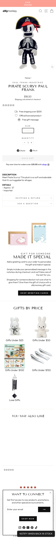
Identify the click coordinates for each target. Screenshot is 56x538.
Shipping (18, 99)
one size (28, 130)
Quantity (28, 138)
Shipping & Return (28, 198)
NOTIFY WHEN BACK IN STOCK (36, 534)
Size (28, 126)
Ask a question (28, 203)
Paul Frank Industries (28, 82)
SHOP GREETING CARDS (35, 293)
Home (27, 78)
